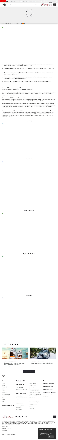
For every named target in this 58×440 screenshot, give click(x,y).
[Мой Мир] (24, 23)
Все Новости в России (29, 371)
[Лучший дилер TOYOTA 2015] (54, 4)
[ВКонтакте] (21, 23)
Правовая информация (6, 426)
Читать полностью (42, 436)
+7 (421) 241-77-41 (43, 1)
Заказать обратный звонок (53, 2)
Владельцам (12, 1)
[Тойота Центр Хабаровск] (46, 4)
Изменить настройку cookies (6, 428)
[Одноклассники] (23, 23)
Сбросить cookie (4, 430)
